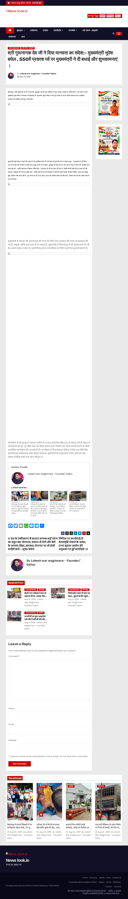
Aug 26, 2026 (16, 832)
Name (11, 708)
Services (117, 886)
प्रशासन (102, 16)
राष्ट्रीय (45, 30)
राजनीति (72, 30)
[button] (114, 33)
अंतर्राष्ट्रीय (58, 30)
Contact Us (116, 877)
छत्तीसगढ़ (34, 30)
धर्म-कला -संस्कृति (90, 30)
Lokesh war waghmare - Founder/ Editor (38, 74)
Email (11, 724)
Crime (118, 16)
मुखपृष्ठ (20, 30)
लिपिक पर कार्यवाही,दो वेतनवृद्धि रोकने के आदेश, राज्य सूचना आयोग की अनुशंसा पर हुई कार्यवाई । (72, 544)
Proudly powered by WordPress (19, 885)
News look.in (17, 16)
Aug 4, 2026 (73, 599)
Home (85, 877)
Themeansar (54, 885)
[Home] (10, 30)
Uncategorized (14, 48)
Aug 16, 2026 (30, 599)
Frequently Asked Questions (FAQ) (82, 882)
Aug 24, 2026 (45, 832)
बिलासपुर (110, 16)
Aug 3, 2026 (29, 622)
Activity (102, 877)
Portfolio (108, 886)
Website (12, 740)
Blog (108, 877)
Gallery (101, 882)
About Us (93, 877)
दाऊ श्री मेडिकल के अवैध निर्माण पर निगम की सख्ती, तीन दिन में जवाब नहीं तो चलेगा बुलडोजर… (77, 507)
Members (117, 882)
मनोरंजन (12, 37)
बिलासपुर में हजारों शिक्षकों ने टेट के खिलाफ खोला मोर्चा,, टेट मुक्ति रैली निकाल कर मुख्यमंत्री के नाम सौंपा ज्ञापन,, (20, 508)
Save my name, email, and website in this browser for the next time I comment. (49, 756)
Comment (14, 656)
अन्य (23, 37)
